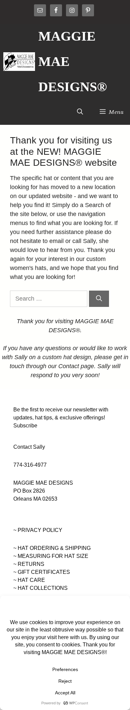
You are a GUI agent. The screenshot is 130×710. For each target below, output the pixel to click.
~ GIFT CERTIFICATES (41, 572)
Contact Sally (29, 447)
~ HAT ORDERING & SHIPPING (52, 548)
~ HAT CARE (29, 580)
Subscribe (25, 425)
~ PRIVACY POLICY (37, 530)
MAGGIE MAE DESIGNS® (72, 61)
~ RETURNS (28, 564)
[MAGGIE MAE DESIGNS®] (19, 61)
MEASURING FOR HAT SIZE (53, 556)
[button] (80, 112)
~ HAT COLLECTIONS (40, 588)
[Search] (99, 299)
